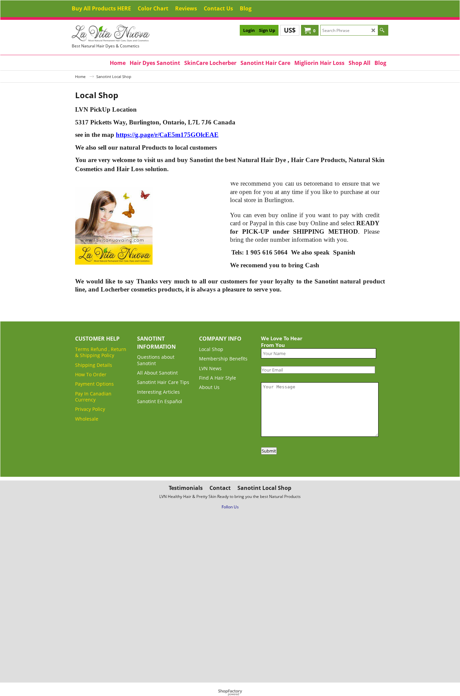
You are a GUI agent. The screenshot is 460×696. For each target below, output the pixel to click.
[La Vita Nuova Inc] (122, 33)
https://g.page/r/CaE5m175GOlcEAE (167, 134)
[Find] (382, 30)
